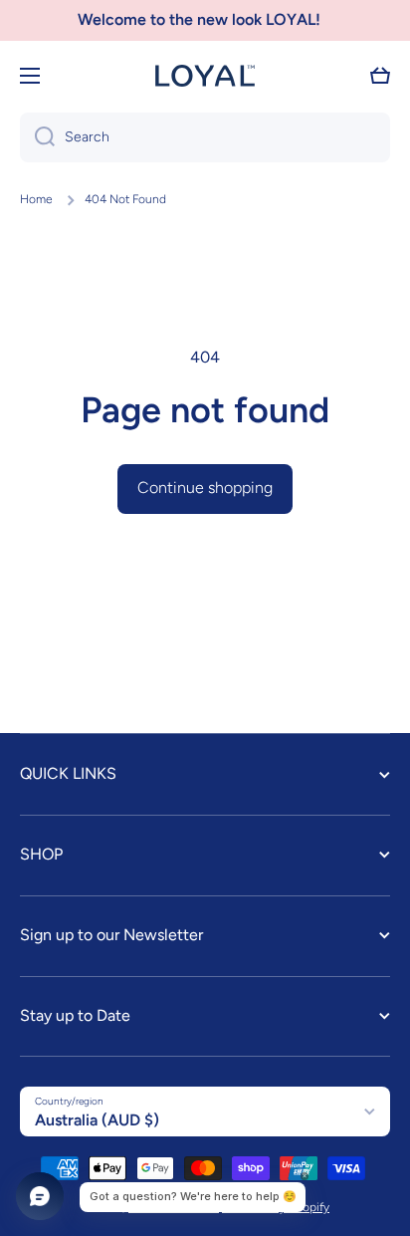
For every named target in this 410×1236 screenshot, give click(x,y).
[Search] (37, 137)
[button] (380, 76)
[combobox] (205, 137)
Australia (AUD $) (97, 1120)
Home (36, 199)
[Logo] (205, 76)
